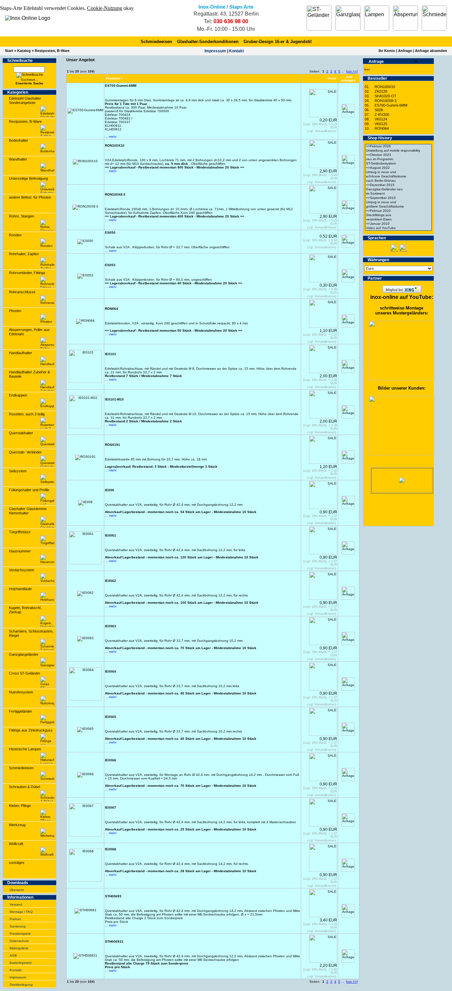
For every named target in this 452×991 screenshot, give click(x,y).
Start (9, 51)
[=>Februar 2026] (398, 146)
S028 (379, 110)
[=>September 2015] (398, 198)
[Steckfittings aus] (398, 215)
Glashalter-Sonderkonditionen (208, 41)
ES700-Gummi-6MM (391, 105)
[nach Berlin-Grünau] (398, 181)
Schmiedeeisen (156, 41)
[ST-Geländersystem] (398, 164)
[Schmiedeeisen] (434, 18)
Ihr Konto (387, 51)
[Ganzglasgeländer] (348, 18)
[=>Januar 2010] (398, 224)
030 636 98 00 (230, 21)
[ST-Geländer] (319, 18)
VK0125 (381, 124)
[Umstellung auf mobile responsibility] (398, 151)
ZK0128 (381, 91)
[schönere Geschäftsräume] (398, 176)
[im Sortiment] (398, 194)
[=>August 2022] (398, 168)
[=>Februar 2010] (398, 211)
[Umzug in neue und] (398, 172)
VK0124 (381, 119)
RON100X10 (385, 87)
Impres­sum (215, 51)
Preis (332, 78)
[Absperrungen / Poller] (405, 18)
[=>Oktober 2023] (398, 155)
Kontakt (236, 51)
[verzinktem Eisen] (398, 219)
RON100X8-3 (385, 101)
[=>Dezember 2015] (398, 185)
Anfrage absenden (431, 51)
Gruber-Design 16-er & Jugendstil (278, 41)
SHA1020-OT (385, 96)
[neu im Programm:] (398, 159)
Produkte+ (114, 78)
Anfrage (405, 51)
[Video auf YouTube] (398, 228)
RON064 (382, 128)
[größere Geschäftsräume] (398, 207)
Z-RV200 (382, 115)
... (342, 71)
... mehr (110, 136)
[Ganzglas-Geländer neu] (398, 189)
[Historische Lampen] (376, 18)
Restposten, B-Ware (52, 51)
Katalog (24, 51)
